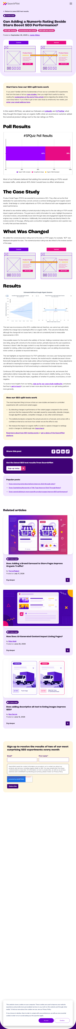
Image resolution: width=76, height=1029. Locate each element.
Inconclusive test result (27, 30)
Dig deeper (10, 580)
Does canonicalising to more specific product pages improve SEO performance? (38, 492)
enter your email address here (18, 102)
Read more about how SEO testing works (22, 433)
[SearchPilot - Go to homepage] (11, 3)
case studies (32, 94)
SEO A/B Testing (10, 30)
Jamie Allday (35, 35)
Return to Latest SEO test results (17, 11)
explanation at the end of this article (29, 97)
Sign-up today (13, 468)
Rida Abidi (12, 641)
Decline (62, 1020)
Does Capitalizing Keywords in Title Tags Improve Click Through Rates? (35, 488)
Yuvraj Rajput (14, 571)
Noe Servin (13, 714)
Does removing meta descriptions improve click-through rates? (32, 484)
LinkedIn (48, 111)
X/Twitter (60, 111)
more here (40, 428)
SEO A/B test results (46, 30)
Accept (46, 1020)
